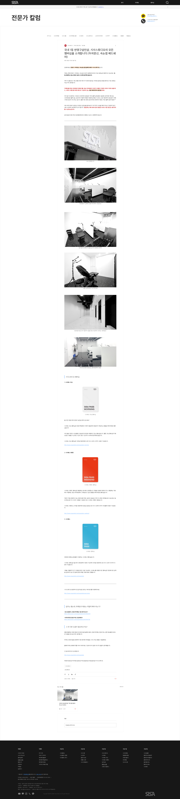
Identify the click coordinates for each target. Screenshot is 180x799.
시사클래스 (115, 36)
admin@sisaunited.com (25, 789)
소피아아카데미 (99, 36)
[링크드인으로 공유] (72, 674)
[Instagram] (26, 793)
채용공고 (128, 36)
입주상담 (104, 762)
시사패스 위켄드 (105, 760)
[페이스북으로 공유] (65, 674)
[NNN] (22, 793)
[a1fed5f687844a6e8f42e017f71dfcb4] (33, 793)
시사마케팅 (56, 36)
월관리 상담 (83, 757)
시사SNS (83, 755)
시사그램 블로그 (84, 762)
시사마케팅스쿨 (72, 36)
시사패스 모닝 (105, 757)
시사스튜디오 (89, 36)
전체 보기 (121, 686)
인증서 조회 (20, 760)
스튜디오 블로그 (105, 766)
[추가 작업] (115, 45)
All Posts (49, 36)
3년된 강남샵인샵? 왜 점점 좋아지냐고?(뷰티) (67, 704)
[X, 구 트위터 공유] (68, 674)
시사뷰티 (81, 36)
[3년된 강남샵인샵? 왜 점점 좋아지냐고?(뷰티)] (67, 695)
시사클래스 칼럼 (63, 755)
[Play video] (90, 352)
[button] (122, 2)
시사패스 (104, 755)
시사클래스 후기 (63, 757)
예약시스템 (104, 764)
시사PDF (108, 36)
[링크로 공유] (75, 674)
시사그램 (64, 36)
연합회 (122, 36)
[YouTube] (19, 793)
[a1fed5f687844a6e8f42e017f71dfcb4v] (29, 793)
